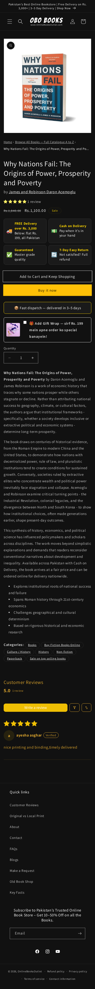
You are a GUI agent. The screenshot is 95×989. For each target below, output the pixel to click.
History (43, 651)
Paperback (14, 658)
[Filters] (74, 707)
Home (8, 142)
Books (32, 645)
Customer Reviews (24, 805)
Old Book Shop (21, 881)
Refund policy (56, 971)
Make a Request (22, 870)
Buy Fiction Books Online (62, 645)
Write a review (35, 707)
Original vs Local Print (27, 816)
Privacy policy (78, 971)
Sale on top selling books (48, 658)
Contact (16, 838)
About (14, 827)
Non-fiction (65, 651)
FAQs (13, 849)
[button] (9, 21)
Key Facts (17, 892)
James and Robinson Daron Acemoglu (42, 191)
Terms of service (34, 979)
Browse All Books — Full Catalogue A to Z (44, 142)
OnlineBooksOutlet (30, 971)
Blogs (14, 860)
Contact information (62, 979)
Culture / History (19, 651)
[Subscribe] (79, 933)
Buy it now (47, 290)
